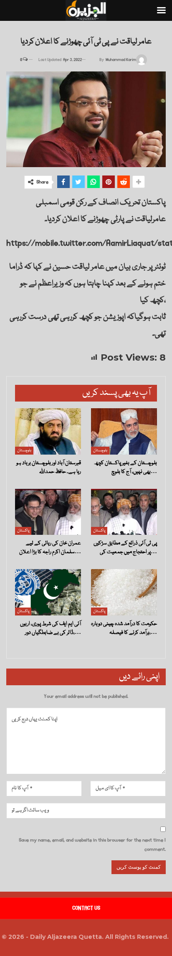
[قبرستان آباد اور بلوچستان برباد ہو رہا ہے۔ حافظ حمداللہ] (48, 431)
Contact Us (86, 908)
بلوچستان (24, 450)
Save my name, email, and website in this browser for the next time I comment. (92, 844)
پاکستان (23, 531)
